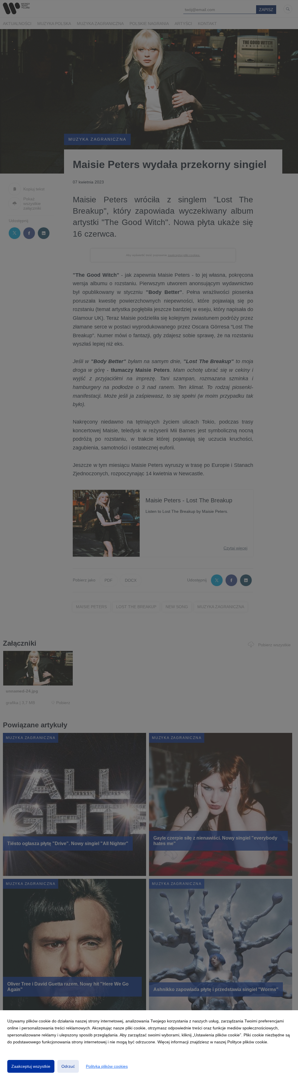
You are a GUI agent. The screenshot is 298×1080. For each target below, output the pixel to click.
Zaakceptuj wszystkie (30, 1066)
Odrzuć (68, 1066)
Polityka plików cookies (107, 1066)
